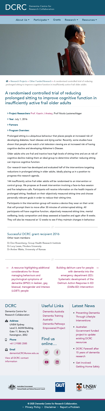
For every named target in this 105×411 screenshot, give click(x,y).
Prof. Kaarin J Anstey (41, 113)
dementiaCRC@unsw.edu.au (24, 353)
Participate (40, 20)
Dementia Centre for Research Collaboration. (56, 403)
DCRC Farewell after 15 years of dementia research (88, 352)
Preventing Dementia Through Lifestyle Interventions (88, 316)
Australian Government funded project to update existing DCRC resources (87, 334)
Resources (88, 20)
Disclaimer (50, 407)
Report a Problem (70, 407)
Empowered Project (54, 328)
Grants (57, 19)
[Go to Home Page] (7, 81)
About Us (21, 20)
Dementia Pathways (54, 324)
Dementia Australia (53, 311)
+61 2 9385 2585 (18, 343)
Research (70, 20)
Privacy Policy (33, 407)
